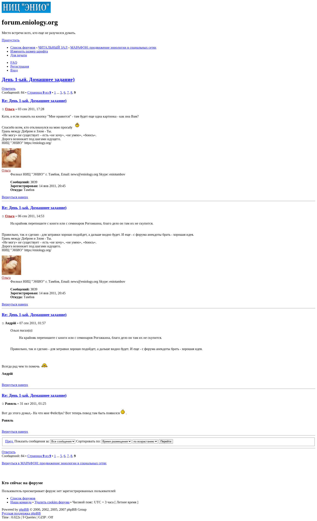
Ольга (9, 109)
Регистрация (19, 66)
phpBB (24, 509)
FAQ (13, 62)
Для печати (18, 55)
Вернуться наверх (15, 197)
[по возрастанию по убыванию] (152, 441)
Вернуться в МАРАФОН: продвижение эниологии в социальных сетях (54, 463)
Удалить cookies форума (52, 502)
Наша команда (20, 502)
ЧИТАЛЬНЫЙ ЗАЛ (52, 47)
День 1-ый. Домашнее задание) (38, 79)
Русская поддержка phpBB (21, 513)
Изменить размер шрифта (29, 51)
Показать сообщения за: (32, 441)
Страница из (39, 92)
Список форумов (22, 47)
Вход (14, 70)
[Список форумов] (26, 12)
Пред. (9, 441)
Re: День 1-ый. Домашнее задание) (34, 100)
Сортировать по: (88, 441)
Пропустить (10, 40)
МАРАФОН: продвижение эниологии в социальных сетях (113, 47)
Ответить (9, 88)
